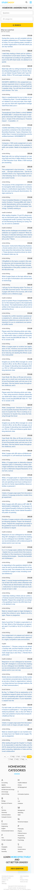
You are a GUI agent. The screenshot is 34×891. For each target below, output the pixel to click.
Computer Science (6, 817)
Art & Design (5, 792)
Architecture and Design (8, 789)
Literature (20, 803)
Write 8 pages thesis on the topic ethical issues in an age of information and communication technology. (17, 279)
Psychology (21, 840)
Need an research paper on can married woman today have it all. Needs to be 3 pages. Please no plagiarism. (17, 734)
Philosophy (21, 828)
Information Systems (23, 794)
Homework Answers (8, 876)
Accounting (5, 782)
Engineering (5, 826)
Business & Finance (7, 803)
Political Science (22, 833)
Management (21, 810)
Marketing (20, 812)
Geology (4, 849)
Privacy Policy (24, 880)
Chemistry (4, 812)
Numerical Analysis (23, 821)
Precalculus (21, 835)
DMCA (3, 881)
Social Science (22, 849)
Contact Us (5, 880)
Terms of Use (24, 881)
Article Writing (5, 794)
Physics (20, 831)
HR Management (22, 787)
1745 (16, 759)
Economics (4, 824)
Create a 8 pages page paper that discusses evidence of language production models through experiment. (17, 495)
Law (19, 801)
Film (3, 837)
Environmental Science (8, 831)
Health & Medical (22, 782)
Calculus (4, 810)
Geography (4, 847)
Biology (3, 801)
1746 (22, 759)
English (3, 828)
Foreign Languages (7, 840)
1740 (12, 757)
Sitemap (4, 883)
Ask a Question (17, 868)
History (20, 785)
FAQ (21, 878)
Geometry (4, 851)
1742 (23, 757)
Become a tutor (6, 878)
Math (19, 815)
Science (20, 847)
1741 (18, 757)
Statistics (20, 851)
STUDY (8, 2)
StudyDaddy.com (21, 886)
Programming (21, 838)
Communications (6, 814)
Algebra (4, 785)
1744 (10, 759)
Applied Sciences (6, 787)
